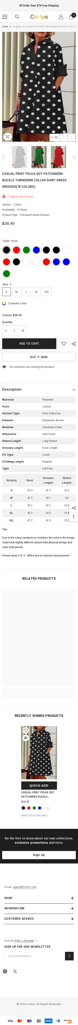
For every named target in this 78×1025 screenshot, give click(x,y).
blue (39, 808)
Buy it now (39, 357)
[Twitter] (15, 971)
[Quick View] (25, 738)
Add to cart (29, 343)
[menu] (4, 16)
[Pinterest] (5, 971)
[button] (63, 137)
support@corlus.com (25, 886)
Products (17, 26)
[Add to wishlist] (63, 343)
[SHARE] (72, 344)
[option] (39, 87)
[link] (39, 690)
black (23, 808)
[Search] (17, 16)
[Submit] (69, 956)
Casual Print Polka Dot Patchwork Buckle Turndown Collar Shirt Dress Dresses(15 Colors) (39, 794)
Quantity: (7, 322)
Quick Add (39, 785)
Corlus (17, 204)
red (29, 808)
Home (5, 26)
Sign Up (39, 855)
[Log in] (60, 16)
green (34, 808)
